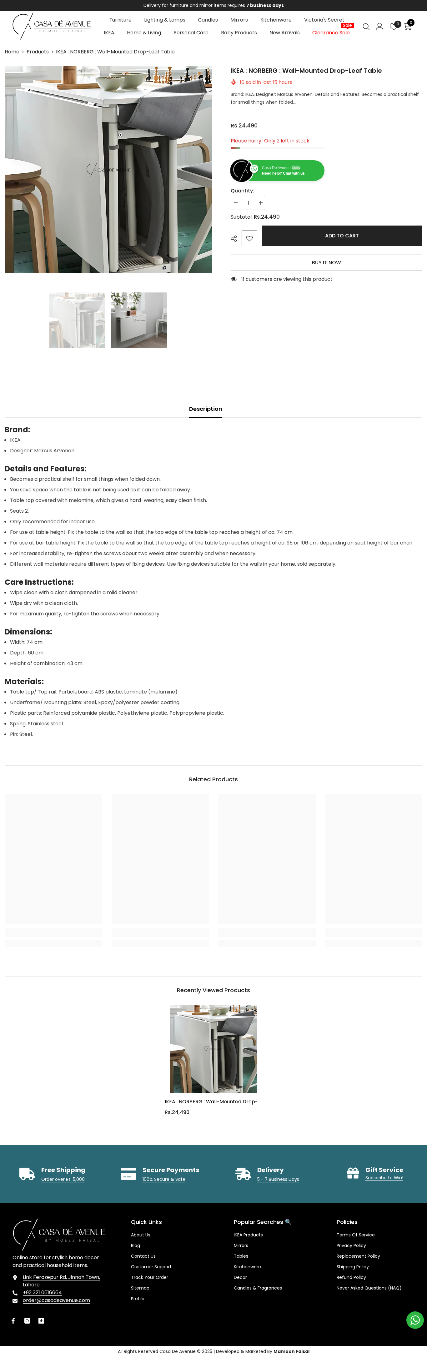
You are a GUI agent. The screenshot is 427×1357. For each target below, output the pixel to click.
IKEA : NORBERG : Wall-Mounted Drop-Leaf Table (211, 1102)
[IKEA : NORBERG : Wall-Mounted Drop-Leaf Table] (213, 1049)
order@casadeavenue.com (56, 1300)
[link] (249, 238)
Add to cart (342, 235)
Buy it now (326, 262)
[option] (213, 5)
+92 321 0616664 (42, 1292)
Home (12, 51)
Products (38, 51)
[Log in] (380, 26)
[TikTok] (41, 1320)
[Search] (366, 26)
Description (205, 409)
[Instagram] (27, 1320)
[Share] (236, 238)
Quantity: (242, 190)
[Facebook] (13, 1320)
